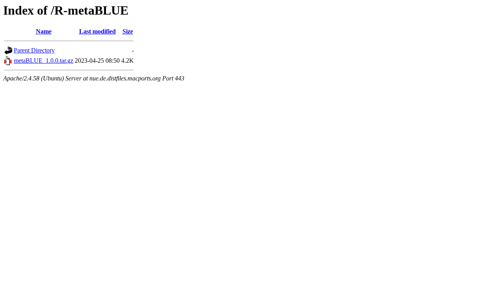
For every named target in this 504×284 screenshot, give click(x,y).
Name (44, 31)
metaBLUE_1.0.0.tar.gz (43, 60)
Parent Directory (34, 50)
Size (127, 31)
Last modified (97, 31)
